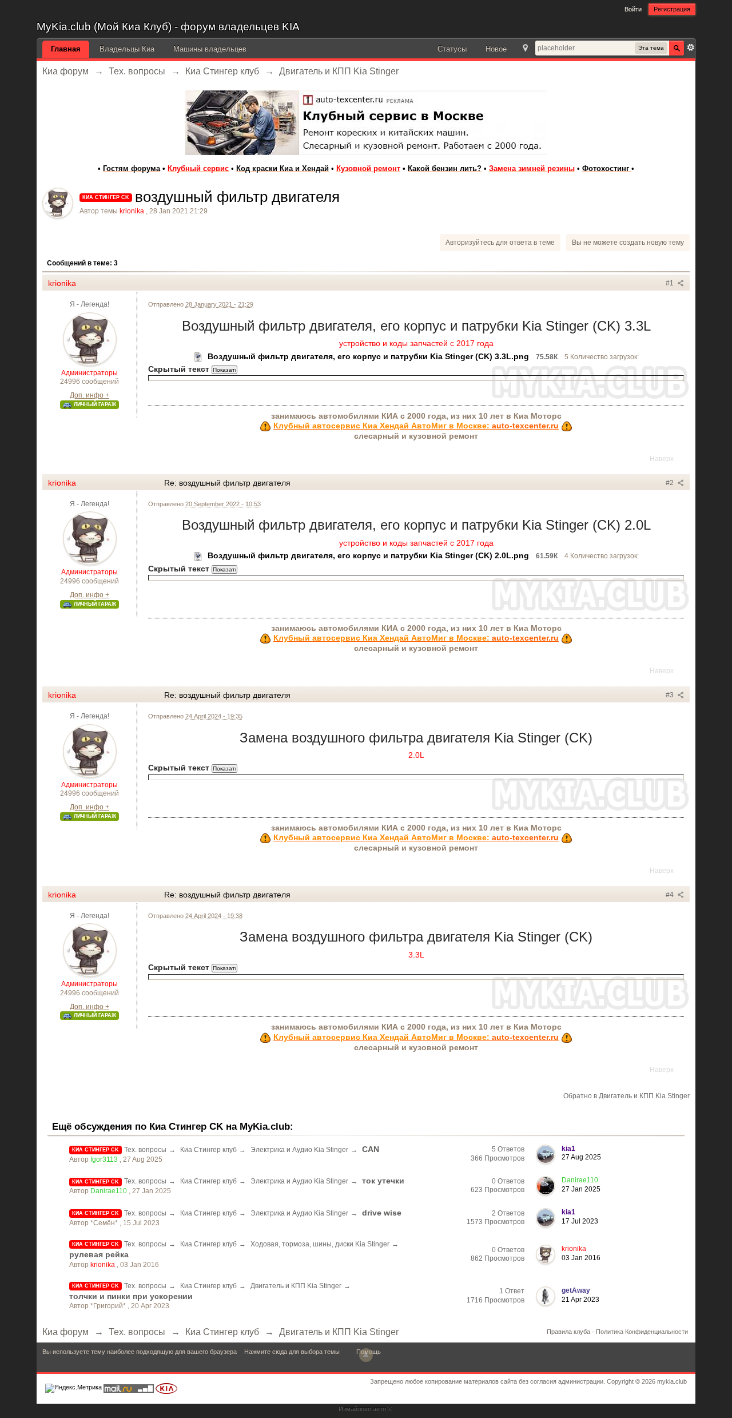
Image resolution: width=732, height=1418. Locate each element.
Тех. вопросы (145, 1150)
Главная (66, 49)
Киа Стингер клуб (208, 1150)
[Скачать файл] (198, 356)
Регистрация (672, 9)
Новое (496, 49)
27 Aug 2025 (581, 1157)
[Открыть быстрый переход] (525, 49)
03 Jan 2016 (581, 1258)
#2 (670, 483)
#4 (670, 895)
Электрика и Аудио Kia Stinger (299, 1150)
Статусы (452, 49)
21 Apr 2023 (580, 1300)
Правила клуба (568, 1331)
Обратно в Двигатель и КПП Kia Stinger (626, 1096)
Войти (633, 9)
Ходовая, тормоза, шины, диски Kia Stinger (319, 1244)
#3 (670, 695)
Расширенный (690, 47)
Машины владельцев (209, 49)
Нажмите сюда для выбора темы (292, 1351)
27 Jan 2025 (581, 1189)
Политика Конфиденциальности (642, 1331)
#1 (670, 283)
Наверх (662, 459)
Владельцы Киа (127, 49)
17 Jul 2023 (580, 1221)
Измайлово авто (362, 1408)
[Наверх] (366, 1355)
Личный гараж (94, 404)
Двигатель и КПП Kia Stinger (295, 1286)
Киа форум (65, 1332)
